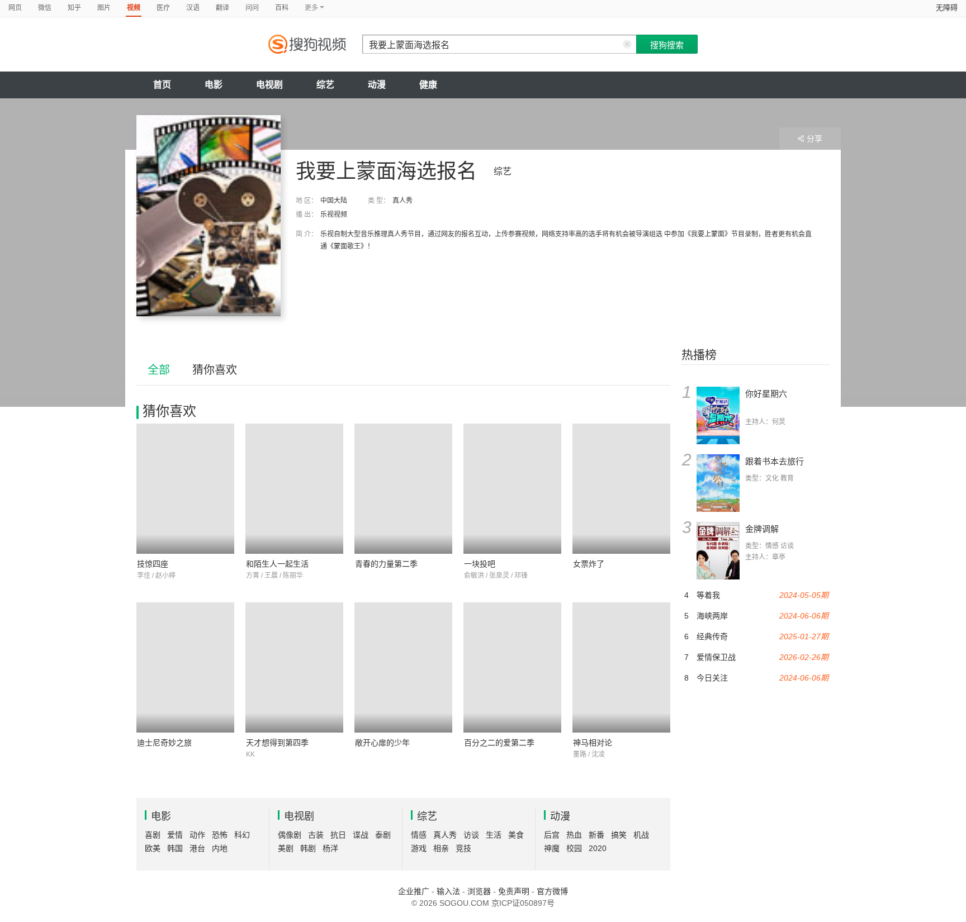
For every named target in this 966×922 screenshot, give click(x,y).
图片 (104, 8)
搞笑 (619, 834)
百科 (281, 8)
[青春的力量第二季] (403, 489)
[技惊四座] (185, 489)
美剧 (285, 848)
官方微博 (552, 891)
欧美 (152, 848)
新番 (596, 834)
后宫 (552, 834)
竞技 (463, 848)
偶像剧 (289, 834)
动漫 (377, 84)
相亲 (441, 848)
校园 (574, 848)
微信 (44, 8)
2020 (598, 848)
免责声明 (513, 891)
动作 (197, 834)
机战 (641, 834)
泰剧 (383, 834)
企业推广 (413, 891)
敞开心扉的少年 (382, 742)
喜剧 (152, 834)
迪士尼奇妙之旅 (164, 742)
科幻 (242, 834)
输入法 (448, 891)
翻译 (222, 8)
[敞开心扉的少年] (403, 667)
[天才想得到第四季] (294, 667)
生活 (493, 834)
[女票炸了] (621, 489)
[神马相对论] (621, 667)
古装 (316, 834)
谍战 (360, 834)
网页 (15, 8)
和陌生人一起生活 (277, 563)
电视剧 (269, 84)
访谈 (471, 834)
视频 (133, 8)
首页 (162, 84)
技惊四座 (152, 563)
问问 (252, 8)
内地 (220, 848)
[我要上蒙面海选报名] (208, 215)
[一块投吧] (512, 489)
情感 (419, 834)
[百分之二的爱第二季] (512, 667)
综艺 (325, 84)
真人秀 (402, 201)
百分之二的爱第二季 (499, 742)
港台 (197, 848)
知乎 (74, 8)
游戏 (419, 848)
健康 (428, 84)
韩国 (175, 848)
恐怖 (220, 834)
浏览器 (479, 891)
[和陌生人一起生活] (294, 489)
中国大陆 (333, 201)
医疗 (163, 8)
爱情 (175, 834)
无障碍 (947, 7)
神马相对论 (592, 742)
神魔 (552, 848)
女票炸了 (588, 563)
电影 (213, 84)
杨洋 (330, 848)
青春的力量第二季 (386, 563)
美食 (516, 834)
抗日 (338, 834)
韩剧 (308, 848)
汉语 (193, 8)
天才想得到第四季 (277, 742)
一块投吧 (479, 563)
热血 (574, 834)
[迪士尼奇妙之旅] (185, 667)
